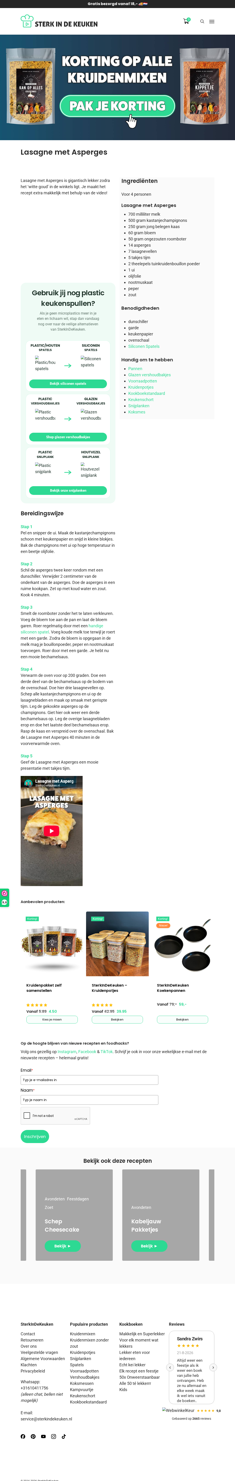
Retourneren (32, 1340)
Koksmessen (82, 1383)
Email (27, 1070)
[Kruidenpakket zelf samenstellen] (52, 944)
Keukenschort (141, 399)
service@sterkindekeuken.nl (46, 1419)
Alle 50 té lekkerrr (135, 1383)
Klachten (29, 1364)
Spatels (77, 1364)
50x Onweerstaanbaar (139, 1377)
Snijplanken (138, 405)
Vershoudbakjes (84, 1377)
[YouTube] (43, 1438)
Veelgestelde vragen (39, 1352)
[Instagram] (53, 1438)
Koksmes (136, 412)
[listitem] (68, 366)
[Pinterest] (33, 1438)
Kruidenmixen (82, 1333)
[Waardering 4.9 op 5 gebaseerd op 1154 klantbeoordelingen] (52, 1005)
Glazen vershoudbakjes (149, 374)
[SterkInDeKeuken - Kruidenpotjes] (117, 944)
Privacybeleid (33, 1371)
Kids (123, 1389)
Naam (28, 1090)
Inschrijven (35, 1136)
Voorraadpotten (142, 381)
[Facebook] (23, 1438)
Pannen (135, 368)
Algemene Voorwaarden (43, 1358)
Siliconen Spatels (143, 346)
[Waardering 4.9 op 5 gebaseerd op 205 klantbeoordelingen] (117, 1005)
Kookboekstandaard (146, 393)
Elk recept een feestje (139, 1371)
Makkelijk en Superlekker (142, 1333)
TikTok (107, 1051)
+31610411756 (34, 1388)
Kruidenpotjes (141, 387)
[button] (211, 21)
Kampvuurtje (81, 1389)
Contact (28, 1333)
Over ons (29, 1346)
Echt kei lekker (132, 1364)
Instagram (67, 1051)
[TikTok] (64, 1438)
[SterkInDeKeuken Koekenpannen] (182, 944)
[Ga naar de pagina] (117, 87)
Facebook (87, 1051)
